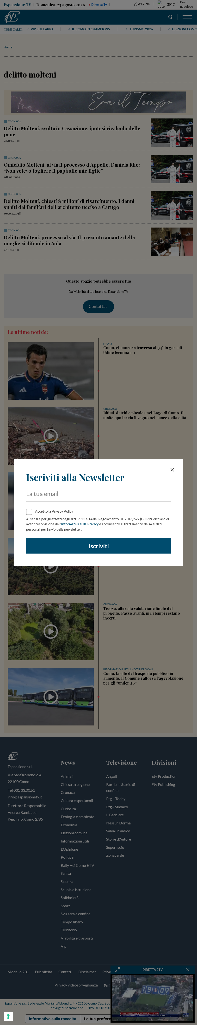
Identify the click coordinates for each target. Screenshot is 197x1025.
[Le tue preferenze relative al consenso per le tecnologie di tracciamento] (8, 1016)
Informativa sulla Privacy (79, 524)
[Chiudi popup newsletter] (172, 469)
